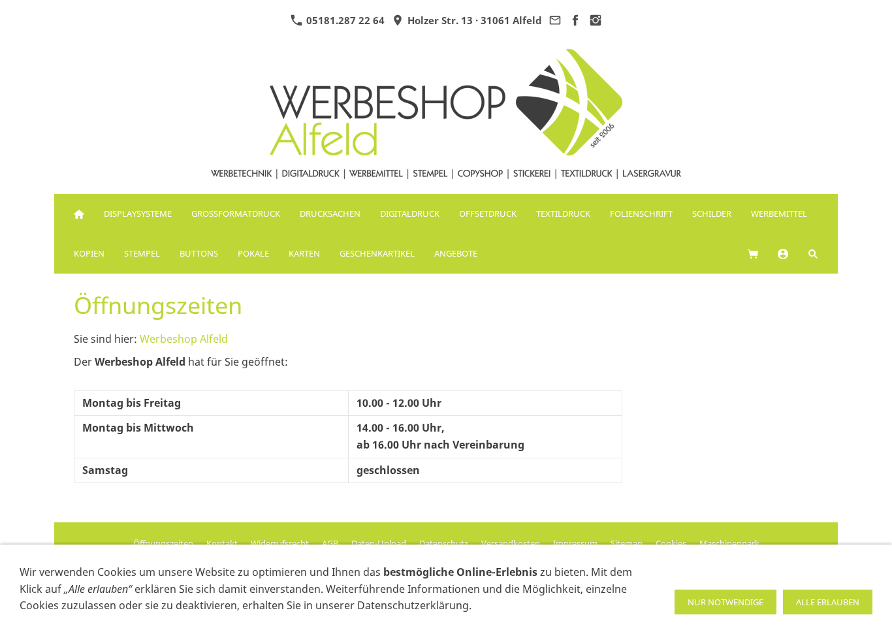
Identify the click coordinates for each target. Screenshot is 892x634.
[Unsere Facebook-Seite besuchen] (575, 20)
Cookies (671, 543)
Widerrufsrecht (280, 543)
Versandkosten (510, 543)
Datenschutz (443, 543)
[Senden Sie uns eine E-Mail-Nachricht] (555, 20)
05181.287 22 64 (344, 20)
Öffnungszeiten (163, 543)
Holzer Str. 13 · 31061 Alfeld (473, 20)
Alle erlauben (827, 602)
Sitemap (627, 543)
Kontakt (222, 543)
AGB (330, 543)
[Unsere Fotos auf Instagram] (596, 20)
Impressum (575, 543)
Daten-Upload (378, 543)
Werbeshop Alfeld (184, 339)
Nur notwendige (725, 602)
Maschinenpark (729, 543)
